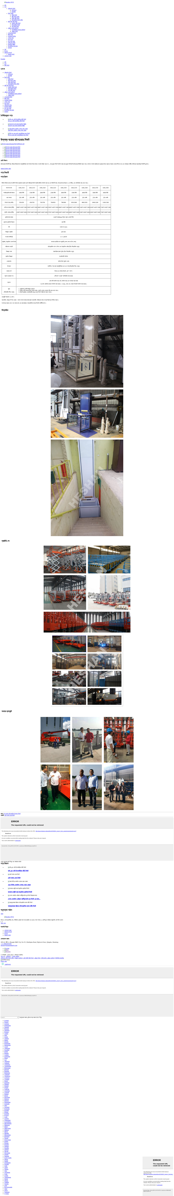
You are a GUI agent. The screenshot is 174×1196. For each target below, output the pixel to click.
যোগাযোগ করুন (7, 56)
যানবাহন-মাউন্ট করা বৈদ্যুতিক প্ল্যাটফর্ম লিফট (20, 892)
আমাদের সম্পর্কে (8, 52)
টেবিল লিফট (14, 15)
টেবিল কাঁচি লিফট (15, 18)
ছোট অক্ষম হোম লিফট (9, 815)
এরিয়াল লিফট (15, 31)
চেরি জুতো (14, 10)
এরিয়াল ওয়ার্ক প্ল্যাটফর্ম (13, 28)
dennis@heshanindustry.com (9, 945)
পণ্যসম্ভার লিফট (12, 33)
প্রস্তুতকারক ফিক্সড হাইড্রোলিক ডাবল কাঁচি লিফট (22, 906)
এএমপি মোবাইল (15, 956)
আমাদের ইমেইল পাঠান (6, 168)
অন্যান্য (10, 48)
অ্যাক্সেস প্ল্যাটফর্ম (18, 958)
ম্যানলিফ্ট (13, 12)
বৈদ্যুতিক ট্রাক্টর (11, 44)
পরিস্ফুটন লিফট (11, 8)
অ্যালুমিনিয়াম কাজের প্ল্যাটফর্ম (18, 30)
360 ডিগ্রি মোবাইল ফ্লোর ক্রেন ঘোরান (17, 130)
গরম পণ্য (3, 956)
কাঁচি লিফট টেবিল (15, 17)
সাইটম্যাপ (8, 956)
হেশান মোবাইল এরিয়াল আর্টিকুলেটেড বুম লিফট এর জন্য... (24, 899)
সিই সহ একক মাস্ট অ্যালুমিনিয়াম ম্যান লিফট (18, 135)
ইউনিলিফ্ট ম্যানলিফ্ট (59, 958)
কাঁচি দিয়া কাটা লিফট (12, 21)
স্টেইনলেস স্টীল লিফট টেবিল (7, 958)
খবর (5, 49)
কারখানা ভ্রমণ (11, 54)
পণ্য (5, 7)
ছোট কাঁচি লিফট (15, 26)
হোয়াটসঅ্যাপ (8, 964)
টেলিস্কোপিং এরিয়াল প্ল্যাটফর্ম (47, 958)
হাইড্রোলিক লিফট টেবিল (17, 20)
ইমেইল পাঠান (4, 961)
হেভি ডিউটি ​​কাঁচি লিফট (28, 958)
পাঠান (2, 914)
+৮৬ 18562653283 (6, 944)
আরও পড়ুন (3, 923)
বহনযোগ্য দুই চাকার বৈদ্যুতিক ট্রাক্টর (16, 125)
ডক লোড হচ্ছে (11, 41)
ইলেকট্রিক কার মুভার (12, 46)
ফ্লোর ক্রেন (11, 38)
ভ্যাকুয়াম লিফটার (12, 36)
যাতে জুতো (10, 39)
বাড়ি (5, 5)
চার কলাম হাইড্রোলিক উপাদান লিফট (12, 813)
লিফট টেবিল (10, 13)
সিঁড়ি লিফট (10, 34)
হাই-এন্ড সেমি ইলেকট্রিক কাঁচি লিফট (16, 121)
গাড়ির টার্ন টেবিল (11, 43)
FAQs (6, 51)
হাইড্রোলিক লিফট (16, 25)
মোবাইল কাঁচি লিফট (16, 23)
